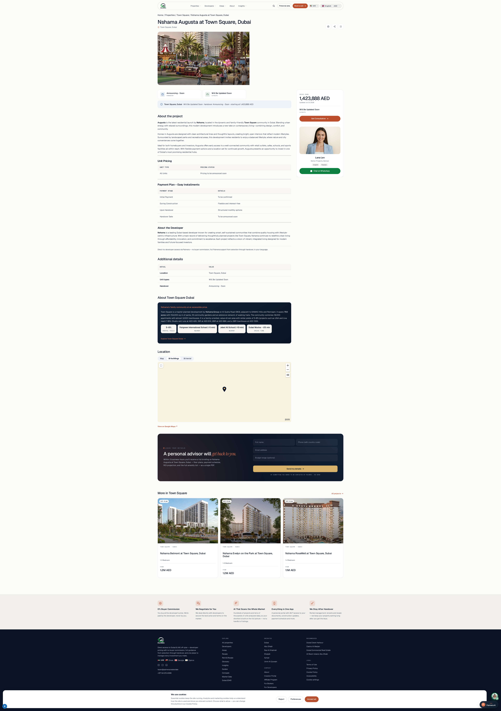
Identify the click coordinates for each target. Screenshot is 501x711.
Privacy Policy (312, 668)
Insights (241, 6)
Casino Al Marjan (313, 646)
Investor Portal (270, 676)
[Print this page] (328, 26)
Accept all (311, 699)
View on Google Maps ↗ (167, 426)
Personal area (284, 6)
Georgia (181, 660)
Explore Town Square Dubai (172, 338)
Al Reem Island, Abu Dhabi (317, 654)
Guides (225, 669)
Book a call (300, 6)
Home (160, 15)
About (232, 6)
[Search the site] (273, 5)
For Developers (270, 687)
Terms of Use (311, 664)
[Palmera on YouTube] (163, 665)
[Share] (334, 26)
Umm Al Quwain (270, 661)
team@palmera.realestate (168, 669)
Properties (195, 6)
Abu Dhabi (268, 646)
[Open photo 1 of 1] (203, 58)
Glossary (225, 661)
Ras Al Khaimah (270, 650)
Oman (171, 660)
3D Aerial (187, 358)
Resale (225, 654)
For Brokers (268, 683)
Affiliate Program (270, 679)
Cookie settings (312, 679)
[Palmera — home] (163, 5)
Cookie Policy (311, 672)
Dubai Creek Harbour (314, 642)
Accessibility (311, 676)
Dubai (266, 642)
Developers (209, 6)
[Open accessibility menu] (4, 706)
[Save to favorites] (340, 26)
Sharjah (267, 654)
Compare (225, 673)
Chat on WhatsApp (322, 171)
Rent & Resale (227, 658)
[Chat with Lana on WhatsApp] (494, 696)
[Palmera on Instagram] (159, 665)
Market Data (227, 676)
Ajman (266, 658)
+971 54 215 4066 (164, 673)
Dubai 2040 (226, 680)
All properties (227, 642)
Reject (281, 699)
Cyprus (191, 660)
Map (162, 358)
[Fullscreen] (161, 365)
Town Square (183, 15)
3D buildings (173, 358)
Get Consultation (318, 118)
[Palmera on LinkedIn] (166, 665)
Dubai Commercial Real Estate (318, 650)
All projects (336, 493)
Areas (221, 6)
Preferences (296, 699)
